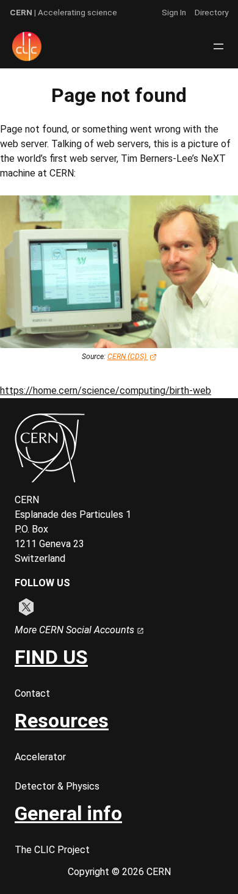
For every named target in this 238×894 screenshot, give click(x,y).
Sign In (174, 12)
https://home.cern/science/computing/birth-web (105, 390)
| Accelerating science (63, 12)
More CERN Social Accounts (76, 630)
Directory (211, 12)
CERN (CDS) (127, 356)
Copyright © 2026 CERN (119, 872)
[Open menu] (218, 46)
